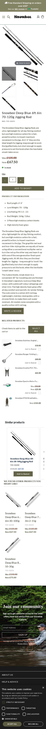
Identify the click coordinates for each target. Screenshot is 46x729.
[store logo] (23, 16)
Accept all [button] (12, 724)
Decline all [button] (33, 724)
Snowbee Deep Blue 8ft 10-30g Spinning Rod (13, 562)
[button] (23, 719)
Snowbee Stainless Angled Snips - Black (26, 340)
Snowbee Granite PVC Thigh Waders (26, 368)
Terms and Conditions (32, 641)
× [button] (43, 688)
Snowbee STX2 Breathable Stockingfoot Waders (26, 398)
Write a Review (12, 311)
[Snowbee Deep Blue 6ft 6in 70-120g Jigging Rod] (9, 74)
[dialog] (23, 707)
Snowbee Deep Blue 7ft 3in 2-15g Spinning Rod (33, 517)
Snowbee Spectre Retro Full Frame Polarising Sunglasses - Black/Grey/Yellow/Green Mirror (26, 381)
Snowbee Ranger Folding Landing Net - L (26, 354)
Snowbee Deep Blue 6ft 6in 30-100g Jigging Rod (13, 517)
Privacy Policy (23, 644)
